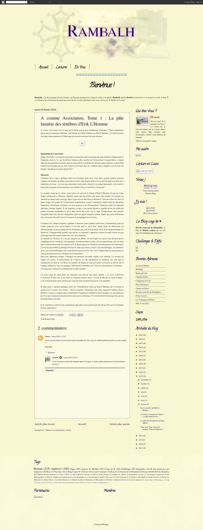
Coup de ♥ (110, 468)
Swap (145, 471)
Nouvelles (58, 471)
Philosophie (99, 480)
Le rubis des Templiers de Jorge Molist (152, 421)
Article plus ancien (119, 424)
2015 (141, 376)
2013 (141, 439)
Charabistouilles (142, 276)
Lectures (61, 67)
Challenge (125, 468)
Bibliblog (139, 269)
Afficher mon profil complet (146, 140)
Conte (61, 474)
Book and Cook (141, 273)
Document (124, 471)
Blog (48, 471)
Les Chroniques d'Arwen (145, 299)
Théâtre (55, 477)
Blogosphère (141, 469)
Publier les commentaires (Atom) (58, 430)
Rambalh (135, 471)
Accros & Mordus (142, 265)
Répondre (48, 346)
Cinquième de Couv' (143, 280)
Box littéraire (51, 474)
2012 (141, 444)
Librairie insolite (76, 480)
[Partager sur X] (76, 314)
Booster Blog (150, 193)
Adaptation (38, 471)
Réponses (51, 352)
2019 (141, 359)
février (144, 404)
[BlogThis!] (73, 314)
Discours (109, 477)
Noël (48, 477)
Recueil (113, 471)
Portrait (109, 480)
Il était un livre (141, 295)
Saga (53, 318)
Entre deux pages (142, 284)
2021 (141, 351)
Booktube (142, 477)
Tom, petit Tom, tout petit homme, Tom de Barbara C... (152, 428)
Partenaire (89, 480)
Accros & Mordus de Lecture (114, 100)
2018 (141, 363)
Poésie (89, 482)
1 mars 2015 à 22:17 (70, 357)
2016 (141, 372)
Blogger (105, 524)
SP (151, 469)
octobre (144, 383)
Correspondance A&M (95, 477)
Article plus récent (45, 424)
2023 (141, 343)
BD (152, 471)
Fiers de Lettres (47, 482)
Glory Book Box (163, 471)
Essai (86, 471)
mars (143, 400)
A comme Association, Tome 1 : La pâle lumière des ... (152, 415)
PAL (142, 474)
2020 (141, 355)
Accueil (43, 67)
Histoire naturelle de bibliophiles (149, 227)
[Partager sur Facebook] (79, 314)
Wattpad (115, 474)
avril (143, 396)
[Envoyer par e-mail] (70, 314)
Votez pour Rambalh (150, 190)
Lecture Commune (99, 471)
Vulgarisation (103, 482)
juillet (143, 388)
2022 (141, 347)
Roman (47, 318)
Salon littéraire (104, 474)
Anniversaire (149, 480)
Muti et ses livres (142, 303)
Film (67, 474)
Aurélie (55, 357)
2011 (141, 448)
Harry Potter (48, 480)
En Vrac (80, 67)
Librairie (40, 474)
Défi (94, 474)
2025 (141, 335)
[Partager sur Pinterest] (81, 314)
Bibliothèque (159, 480)
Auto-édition (77, 474)
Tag (95, 482)
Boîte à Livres (154, 477)
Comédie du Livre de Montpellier (72, 477)
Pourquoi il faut (73, 482)
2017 (141, 368)
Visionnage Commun (154, 474)
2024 (141, 339)
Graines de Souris (142, 288)
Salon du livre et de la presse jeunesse (128, 480)
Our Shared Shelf (60, 482)
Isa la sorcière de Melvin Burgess (149, 408)
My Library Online (150, 213)
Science (133, 477)
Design (164, 477)
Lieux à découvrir (122, 477)
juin (142, 392)
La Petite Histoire (62, 480)
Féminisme (161, 469)
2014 (141, 435)
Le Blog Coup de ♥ (73, 471)
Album (123, 474)
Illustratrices (133, 474)
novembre (145, 379)
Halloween (37, 480)
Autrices (56, 468)
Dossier (87, 474)
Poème (82, 482)
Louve (47, 336)
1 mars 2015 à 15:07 (58, 336)
